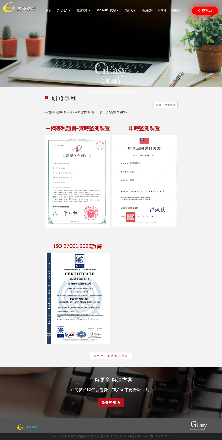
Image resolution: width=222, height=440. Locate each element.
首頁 (158, 105)
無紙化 (129, 10)
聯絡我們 (176, 10)
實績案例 (147, 10)
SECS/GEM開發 (106, 10)
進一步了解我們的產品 (111, 355)
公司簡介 (62, 10)
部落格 (162, 10)
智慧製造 (82, 10)
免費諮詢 (205, 11)
